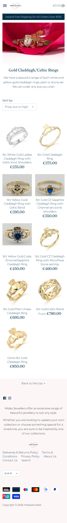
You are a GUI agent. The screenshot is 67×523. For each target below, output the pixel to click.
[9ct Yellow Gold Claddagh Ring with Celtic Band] (17, 185)
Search (26, 460)
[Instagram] (9, 398)
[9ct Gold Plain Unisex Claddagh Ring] (17, 291)
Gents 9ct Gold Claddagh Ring (17, 359)
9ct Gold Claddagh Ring (49, 156)
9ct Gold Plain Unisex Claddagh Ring (17, 311)
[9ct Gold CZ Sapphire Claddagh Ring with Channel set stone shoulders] (50, 185)
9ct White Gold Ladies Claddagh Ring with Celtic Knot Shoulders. (17, 158)
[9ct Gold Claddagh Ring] (50, 136)
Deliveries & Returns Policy (20, 452)
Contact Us (9, 460)
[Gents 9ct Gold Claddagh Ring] (17, 339)
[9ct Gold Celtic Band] (50, 291)
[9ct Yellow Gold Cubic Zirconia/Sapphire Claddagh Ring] (17, 234)
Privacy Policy (30, 456)
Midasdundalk (32, 504)
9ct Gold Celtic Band (50, 309)
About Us (50, 456)
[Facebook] (4, 398)
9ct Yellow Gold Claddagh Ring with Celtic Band (17, 203)
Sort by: (7, 100)
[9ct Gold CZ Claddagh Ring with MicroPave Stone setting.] (50, 238)
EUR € (8, 473)
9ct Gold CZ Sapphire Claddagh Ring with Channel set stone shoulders (50, 205)
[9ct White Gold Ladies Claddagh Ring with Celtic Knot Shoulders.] (17, 136)
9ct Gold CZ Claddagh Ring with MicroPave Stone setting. (50, 260)
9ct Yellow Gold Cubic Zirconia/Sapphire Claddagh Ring (17, 260)
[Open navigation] (4, 5)
